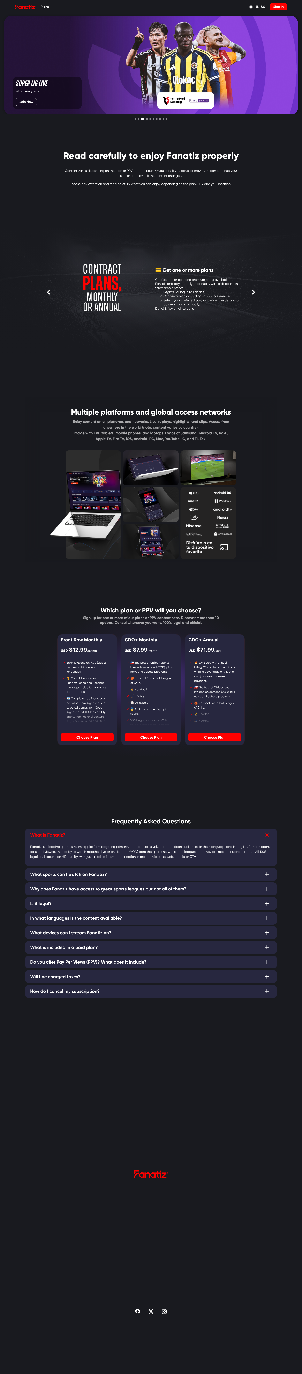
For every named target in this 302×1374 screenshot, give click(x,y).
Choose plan (87, 737)
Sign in (278, 7)
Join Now (26, 102)
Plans (45, 7)
